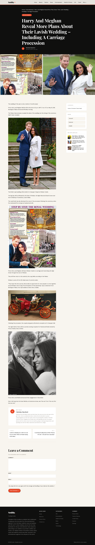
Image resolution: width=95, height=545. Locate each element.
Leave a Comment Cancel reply (75, 108)
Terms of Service (76, 516)
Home (35, 2)
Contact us (41, 522)
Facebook (71, 122)
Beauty (40, 2)
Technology (58, 526)
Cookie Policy (75, 518)
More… (84, 2)
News (51, 2)
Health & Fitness (68, 2)
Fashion (46, 2)
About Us (41, 516)
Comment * (11, 457)
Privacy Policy (42, 519)
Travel (79, 2)
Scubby (11, 2)
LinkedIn (70, 126)
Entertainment (58, 2)
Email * (10, 479)
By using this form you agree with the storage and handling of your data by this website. (32, 486)
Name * (10, 473)
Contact (74, 521)
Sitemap (74, 523)
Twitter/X (71, 118)
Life (75, 2)
